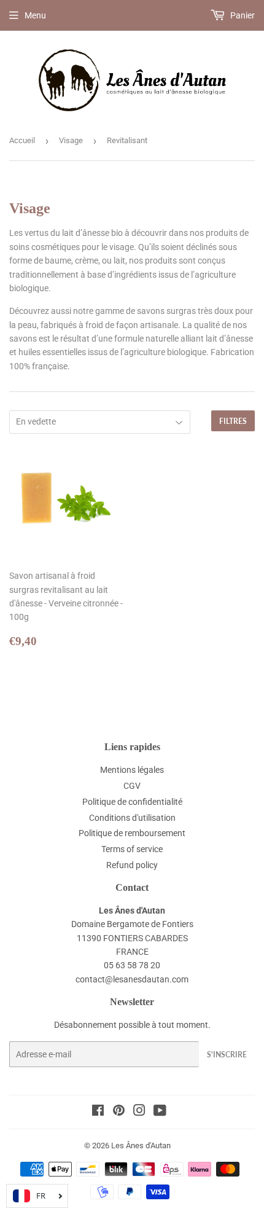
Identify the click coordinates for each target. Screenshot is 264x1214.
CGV (132, 786)
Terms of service (132, 849)
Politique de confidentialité (132, 802)
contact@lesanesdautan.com (132, 979)
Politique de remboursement (132, 833)
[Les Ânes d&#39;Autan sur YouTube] (159, 1112)
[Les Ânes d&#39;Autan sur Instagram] (139, 1112)
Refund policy (132, 865)
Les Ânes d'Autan (141, 1145)
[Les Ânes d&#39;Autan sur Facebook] (97, 1112)
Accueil (22, 140)
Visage (71, 140)
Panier (241, 15)
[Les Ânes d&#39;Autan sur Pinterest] (118, 1112)
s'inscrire (227, 1054)
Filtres (233, 421)
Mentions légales (132, 770)
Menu (35, 15)
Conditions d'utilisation (132, 818)
